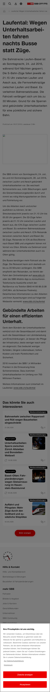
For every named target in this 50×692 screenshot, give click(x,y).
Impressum (8, 665)
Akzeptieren (25, 684)
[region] (25, 657)
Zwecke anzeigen (25, 675)
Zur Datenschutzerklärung (14, 661)
